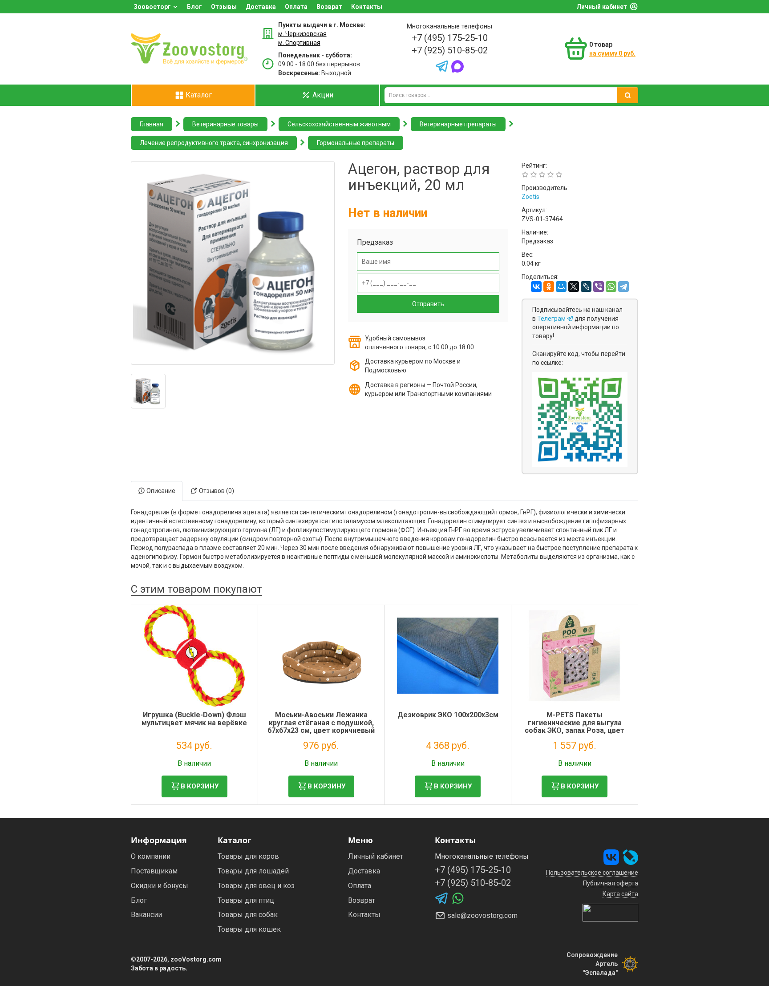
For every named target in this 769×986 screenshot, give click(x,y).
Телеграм (552, 318)
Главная (151, 124)
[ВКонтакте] (536, 286)
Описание (160, 490)
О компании (150, 856)
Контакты (366, 6)
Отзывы (224, 6)
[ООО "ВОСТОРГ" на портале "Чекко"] (610, 912)
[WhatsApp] (611, 286)
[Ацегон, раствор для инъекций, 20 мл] (148, 391)
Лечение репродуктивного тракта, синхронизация (214, 142)
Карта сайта (620, 893)
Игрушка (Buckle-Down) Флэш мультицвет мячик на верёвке (194, 719)
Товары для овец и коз (256, 885)
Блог (194, 6)
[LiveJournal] (586, 286)
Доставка (261, 6)
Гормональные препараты (355, 142)
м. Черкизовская (302, 33)
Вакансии (146, 914)
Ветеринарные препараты (458, 124)
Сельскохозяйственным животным (339, 124)
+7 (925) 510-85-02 (450, 50)
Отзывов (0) (216, 490)
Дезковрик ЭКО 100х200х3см (447, 715)
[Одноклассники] (548, 286)
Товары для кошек (249, 929)
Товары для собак (248, 914)
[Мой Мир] (561, 286)
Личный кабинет (601, 6)
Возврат (329, 6)
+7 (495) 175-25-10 (450, 37)
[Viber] (598, 286)
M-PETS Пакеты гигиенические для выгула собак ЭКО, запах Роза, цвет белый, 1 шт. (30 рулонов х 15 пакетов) (575, 730)
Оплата (296, 6)
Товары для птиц (246, 900)
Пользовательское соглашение (592, 872)
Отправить (428, 303)
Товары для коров (248, 856)
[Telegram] (623, 286)
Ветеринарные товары (225, 124)
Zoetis (530, 196)
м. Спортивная (299, 42)
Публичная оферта (610, 883)
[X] (573, 286)
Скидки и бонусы (159, 885)
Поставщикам (154, 871)
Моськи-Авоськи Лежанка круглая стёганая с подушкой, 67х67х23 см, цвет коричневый (321, 723)
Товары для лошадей (253, 871)
